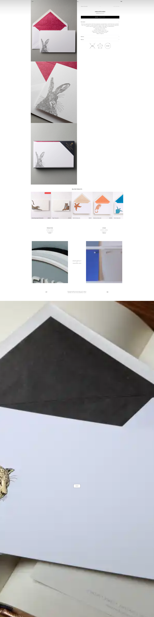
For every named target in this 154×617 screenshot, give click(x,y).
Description (83, 21)
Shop (77, 485)
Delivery (82, 36)
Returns (82, 39)
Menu (77, 1)
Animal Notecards (84, 6)
